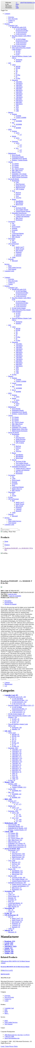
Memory (10, 376)
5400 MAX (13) (17, 758)
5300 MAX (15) (17, 761)
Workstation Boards (18, 410)
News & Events (13, 19)
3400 (17, 368)
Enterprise (15, 342)
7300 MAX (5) (16, 765)
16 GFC (18, 315)
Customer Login (9, 271)
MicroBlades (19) (17, 872)
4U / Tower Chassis (18, 422)
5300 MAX (19, 356)
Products (7, 545)
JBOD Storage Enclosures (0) (17, 847)
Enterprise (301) (13, 748)
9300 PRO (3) (16, 767)
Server (14, 390)
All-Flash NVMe (21, 461)
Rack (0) (11, 901)
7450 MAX (19, 345)
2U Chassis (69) (13, 835)
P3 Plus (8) (15, 743)
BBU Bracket (16, 490)
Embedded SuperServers (19, 466)
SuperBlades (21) (17, 871)
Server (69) (11, 796)
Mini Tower (19, 471)
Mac (13, 386)
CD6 (17, 371)
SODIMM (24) (16, 794)
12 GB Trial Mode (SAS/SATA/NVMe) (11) (20, 699)
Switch (14, 495)
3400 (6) (14, 773)
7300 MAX (19, 359)
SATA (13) (15, 807)
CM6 (17, 373)
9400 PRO (19, 364)
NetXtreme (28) (17, 727)
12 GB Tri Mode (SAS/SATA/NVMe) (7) (19, 708)
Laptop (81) (12, 789)
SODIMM (19, 385)
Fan (13, 477)
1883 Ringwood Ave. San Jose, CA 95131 (17, 1035)
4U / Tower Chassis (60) (15, 838)
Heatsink (14, 482)
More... (6, 1013)
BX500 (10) (16, 736)
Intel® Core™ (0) (17, 918)
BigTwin (18, 446)
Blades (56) (11, 869)
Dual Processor (20, 437)
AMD (13, 512)
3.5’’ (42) (18, 821)
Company (7, 13)
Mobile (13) (12, 806)
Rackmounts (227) (14, 850)
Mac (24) (11, 792)
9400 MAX (19, 366)
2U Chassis (15, 419)
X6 (17, 332)
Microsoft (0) (12, 932)
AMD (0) (11, 928)
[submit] (19, 679)
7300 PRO (19, 357)
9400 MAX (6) (16, 772)
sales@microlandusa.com (11, 1038)
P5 (16, 339)
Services (6, 264)
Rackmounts (15, 434)
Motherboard (12, 407)
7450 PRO (19, 344)
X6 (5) (14, 738)
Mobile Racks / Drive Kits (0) (17, 845)
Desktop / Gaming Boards (19, 414)
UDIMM (18, 379)
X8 (17, 333)
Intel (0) (10, 917)
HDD (10, 393)
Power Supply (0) (13, 896)
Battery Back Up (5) (14, 905)
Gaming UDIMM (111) (19, 787)
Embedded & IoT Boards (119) (17, 828)
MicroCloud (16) (17, 874)
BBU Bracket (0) (13, 906)
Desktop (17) (12, 801)
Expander (15, 483)
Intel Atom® (19, 506)
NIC (13, 494)
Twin (13, 444)
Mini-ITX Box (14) (14, 842)
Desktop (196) (12, 784)
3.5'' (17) (18, 804)
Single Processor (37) (18, 855)
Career (6, 1001)
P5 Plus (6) (15, 746)
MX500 (18, 328)
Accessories (11, 475)
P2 (16, 335)
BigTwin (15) (16, 862)
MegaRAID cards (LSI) (19, 289)
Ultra (17, 436)
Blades (14, 453)
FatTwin (18, 448)
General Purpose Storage (23, 465)
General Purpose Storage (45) (21, 881)
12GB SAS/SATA (21, 304)
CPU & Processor (13, 499)
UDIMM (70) (16, 785)
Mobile (14, 398)
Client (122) (12, 732)
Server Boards (16, 408)
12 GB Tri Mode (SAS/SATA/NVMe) (22, 302)
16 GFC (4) (15, 721)
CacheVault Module (18, 487)
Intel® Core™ (20, 502)
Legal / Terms (5, 1046)
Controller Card (12, 287)
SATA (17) (15, 802)
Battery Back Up (17, 489)
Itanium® (18, 511)
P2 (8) (14, 741)
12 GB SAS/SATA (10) (19, 702)
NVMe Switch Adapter (19, 308)
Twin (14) (15, 865)
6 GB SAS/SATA (21, 296)
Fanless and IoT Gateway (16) (21, 884)
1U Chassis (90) (13, 833)
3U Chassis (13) (13, 836)
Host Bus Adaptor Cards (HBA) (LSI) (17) (21, 705)
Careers (10, 22)
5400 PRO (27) (16, 756)
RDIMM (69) (16, 797)
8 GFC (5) (15, 722)
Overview (11, 17)
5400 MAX (19, 352)
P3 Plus (18, 337)
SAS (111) (15, 818)
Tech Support (12, 269)
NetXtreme (19, 322)
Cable (13, 478)
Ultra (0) (14, 852)
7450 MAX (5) (16, 751)
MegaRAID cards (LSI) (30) (17, 697)
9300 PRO (19, 361)
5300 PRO (19, 354)
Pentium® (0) (16, 923)
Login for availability (15, 596)
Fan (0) (10, 893)
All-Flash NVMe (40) (18, 877)
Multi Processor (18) (18, 857)
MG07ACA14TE (5, 974)
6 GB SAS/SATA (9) (18, 703)
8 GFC (18, 316)
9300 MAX (19, 362)
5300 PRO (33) (16, 760)
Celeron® (18, 509)
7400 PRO (19, 347)
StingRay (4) (16, 729)
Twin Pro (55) (16, 867)
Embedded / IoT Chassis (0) (16, 843)
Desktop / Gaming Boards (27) (17, 830)
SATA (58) (15, 813)
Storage (14, 460)
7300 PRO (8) (16, 763)
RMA (10, 266)
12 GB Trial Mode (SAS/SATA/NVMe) (22, 292)
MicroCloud (19, 458)
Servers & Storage (13, 432)
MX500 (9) (15, 734)
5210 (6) (14, 775)
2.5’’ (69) (18, 819)
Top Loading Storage (22, 463)
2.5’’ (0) (18, 814)
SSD (9, 325)
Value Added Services (14, 267)
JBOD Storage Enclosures (19, 431)
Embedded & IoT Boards (19, 412)
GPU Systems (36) (17, 859)
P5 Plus (18, 340)
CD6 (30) (15, 777)
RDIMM (18, 391)
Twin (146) (11, 860)
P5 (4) (14, 744)
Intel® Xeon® (20, 504)
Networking (11, 492)
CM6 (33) (15, 778)
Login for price (12, 594)
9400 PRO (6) (16, 770)
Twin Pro (18, 451)
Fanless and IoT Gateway (23, 468)
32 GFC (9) (15, 719)
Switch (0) (11, 911)
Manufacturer (8, 684)
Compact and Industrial (22, 470)
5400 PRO (19, 350)
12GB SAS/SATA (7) (18, 710)
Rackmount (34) (17, 889)
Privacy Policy (13, 1046)
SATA (17, 396)
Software (11, 514)
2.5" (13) (18, 809)
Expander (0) (12, 899)
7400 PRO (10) (16, 753)
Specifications (8, 602)
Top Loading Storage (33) (20, 879)
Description (7, 601)
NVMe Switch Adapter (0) (16, 714)
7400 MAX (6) (16, 755)
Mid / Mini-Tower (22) (15, 840)
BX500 (18, 330)
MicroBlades (19, 456)
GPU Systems (20, 443)
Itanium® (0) (16, 927)
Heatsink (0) (12, 898)
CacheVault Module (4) (15, 903)
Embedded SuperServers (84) (17, 882)
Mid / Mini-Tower (17, 424)
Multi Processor (20, 441)
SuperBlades (19, 454)
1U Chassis (15, 417)
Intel (13, 500)
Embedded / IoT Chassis (19, 427)
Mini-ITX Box (16, 425)
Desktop (14, 378)
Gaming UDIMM (21, 381)
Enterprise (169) (13, 811)
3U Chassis (15, 420)
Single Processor (20, 439)
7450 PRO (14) (16, 749)
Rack (13, 485)
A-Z (5, 686)
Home (6, 541)
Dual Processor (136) (18, 853)
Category (7, 682)
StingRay (18, 323)
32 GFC (18, 313)
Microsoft (15, 516)
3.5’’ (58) (18, 816)
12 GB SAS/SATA (21, 294)
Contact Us (11, 20)
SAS (17, 405)
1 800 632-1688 (9, 1036)
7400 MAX (19, 349)
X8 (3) (14, 739)
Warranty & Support (10, 604)
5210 (17, 369)
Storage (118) (12, 876)
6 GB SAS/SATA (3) (18, 712)
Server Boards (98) (14, 824)
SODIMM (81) (16, 790)
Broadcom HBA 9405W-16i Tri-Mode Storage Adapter (15, 966)
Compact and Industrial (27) (20, 886)
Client (13, 327)
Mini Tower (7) (16, 888)
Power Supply (16, 480)
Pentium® (19, 507)
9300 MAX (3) (16, 768)
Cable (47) (11, 894)
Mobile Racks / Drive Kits (19, 429)
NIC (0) (10, 910)
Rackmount (19, 473)
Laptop (14, 383)
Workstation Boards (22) (15, 826)
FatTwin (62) (16, 864)
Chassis (10, 415)
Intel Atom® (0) (17, 922)
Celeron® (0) (16, 925)
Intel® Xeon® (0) (17, 920)
